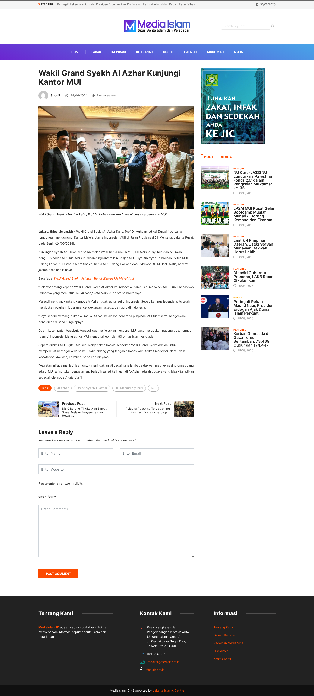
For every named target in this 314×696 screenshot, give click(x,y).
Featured (240, 168)
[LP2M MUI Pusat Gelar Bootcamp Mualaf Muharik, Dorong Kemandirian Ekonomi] (215, 213)
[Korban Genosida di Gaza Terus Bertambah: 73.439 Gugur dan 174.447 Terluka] (215, 338)
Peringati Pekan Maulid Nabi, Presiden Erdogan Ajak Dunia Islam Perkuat (253, 307)
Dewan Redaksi (224, 635)
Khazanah (144, 52)
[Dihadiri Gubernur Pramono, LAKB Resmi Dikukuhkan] (215, 277)
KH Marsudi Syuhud (129, 388)
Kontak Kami (222, 659)
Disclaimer (221, 651)
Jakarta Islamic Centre (168, 690)
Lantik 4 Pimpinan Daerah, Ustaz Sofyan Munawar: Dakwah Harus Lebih (253, 246)
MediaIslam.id (155, 669)
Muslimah (215, 52)
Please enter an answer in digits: (61, 483)
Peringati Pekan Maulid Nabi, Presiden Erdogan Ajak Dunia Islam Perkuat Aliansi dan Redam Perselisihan (126, 4)
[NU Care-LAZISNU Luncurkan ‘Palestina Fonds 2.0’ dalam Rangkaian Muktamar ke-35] (215, 177)
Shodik (56, 95)
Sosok (168, 52)
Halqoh (190, 52)
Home (76, 52)
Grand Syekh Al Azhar (92, 388)
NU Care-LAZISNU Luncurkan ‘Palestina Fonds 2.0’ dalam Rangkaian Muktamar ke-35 (252, 180)
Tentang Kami (223, 627)
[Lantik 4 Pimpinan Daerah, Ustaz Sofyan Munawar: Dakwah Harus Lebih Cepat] (215, 245)
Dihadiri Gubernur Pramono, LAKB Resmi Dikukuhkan (253, 277)
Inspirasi (118, 52)
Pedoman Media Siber (229, 643)
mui (153, 388)
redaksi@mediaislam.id (164, 662)
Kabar (96, 52)
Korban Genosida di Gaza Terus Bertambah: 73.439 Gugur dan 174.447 (251, 339)
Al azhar (63, 388)
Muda (238, 52)
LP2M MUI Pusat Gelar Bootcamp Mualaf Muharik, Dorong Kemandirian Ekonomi (253, 214)
